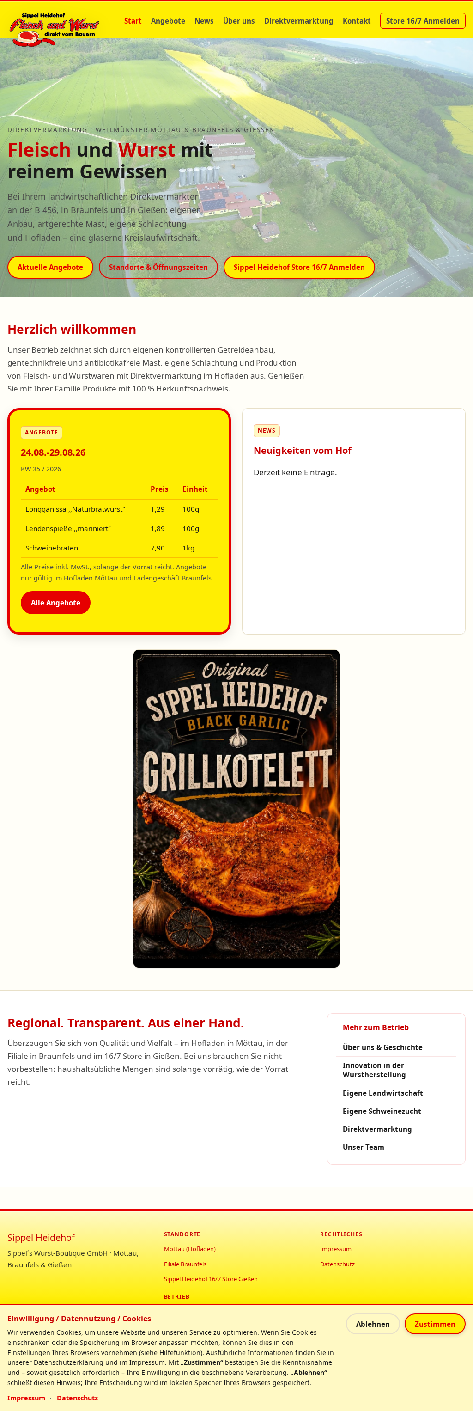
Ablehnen (373, 1324)
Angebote (168, 20)
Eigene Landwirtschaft (383, 1093)
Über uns (239, 20)
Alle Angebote (55, 602)
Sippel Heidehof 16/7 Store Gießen (211, 1279)
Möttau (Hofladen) (190, 1249)
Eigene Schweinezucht (382, 1111)
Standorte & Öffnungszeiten (158, 267)
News (204, 20)
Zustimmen (435, 1324)
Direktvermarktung (299, 20)
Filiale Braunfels (185, 1264)
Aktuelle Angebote (50, 267)
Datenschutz (337, 1264)
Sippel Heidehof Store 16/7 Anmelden (299, 267)
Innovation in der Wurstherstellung (374, 1070)
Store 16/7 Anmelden (423, 20)
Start (133, 20)
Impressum (336, 1249)
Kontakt (357, 20)
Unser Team (363, 1147)
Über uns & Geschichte (383, 1047)
